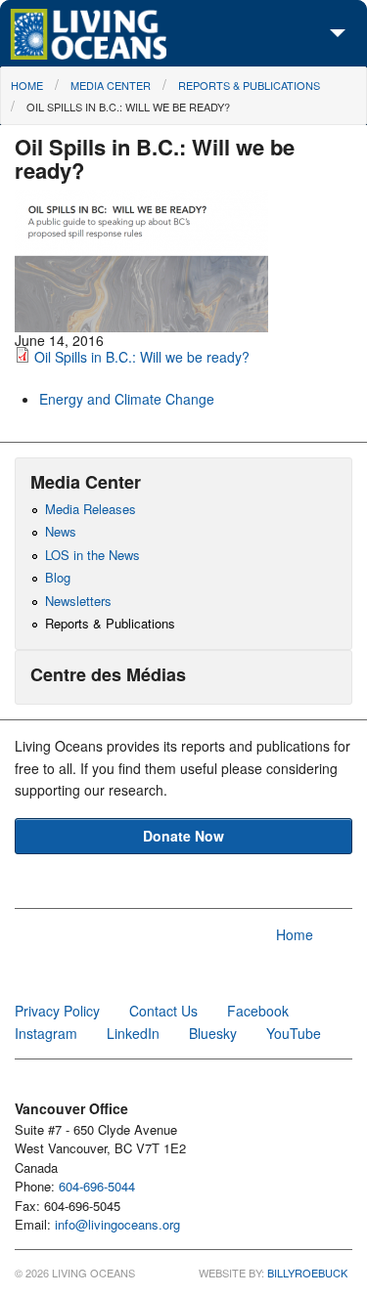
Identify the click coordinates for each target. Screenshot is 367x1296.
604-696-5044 (97, 1186)
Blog (57, 577)
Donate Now (183, 835)
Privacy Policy (57, 1010)
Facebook (258, 1010)
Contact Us (163, 1010)
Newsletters (78, 600)
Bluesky (213, 1033)
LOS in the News (92, 554)
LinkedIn (133, 1033)
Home (27, 85)
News (60, 531)
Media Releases (90, 508)
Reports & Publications (249, 85)
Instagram (46, 1033)
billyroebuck (307, 1272)
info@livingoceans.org (117, 1224)
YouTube (293, 1033)
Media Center (110, 85)
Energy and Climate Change (126, 399)
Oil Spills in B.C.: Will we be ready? (128, 106)
